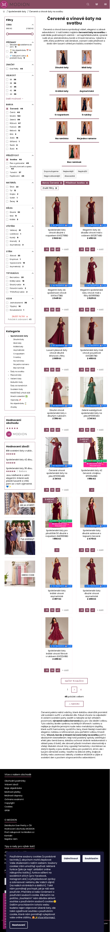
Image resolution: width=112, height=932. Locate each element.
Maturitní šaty (16, 382)
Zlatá (14, 138)
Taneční (15, 172)
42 (13, 90)
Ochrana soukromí (14, 799)
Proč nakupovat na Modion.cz (19, 832)
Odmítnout (71, 858)
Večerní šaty (15, 378)
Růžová (15, 123)
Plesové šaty (15, 375)
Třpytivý (15, 306)
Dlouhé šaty (18, 339)
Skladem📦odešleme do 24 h (21, 46)
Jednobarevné (18, 303)
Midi (13, 216)
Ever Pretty (16, 69)
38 (13, 83)
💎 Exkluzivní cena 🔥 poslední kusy (19, 57)
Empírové (15, 259)
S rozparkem (18, 353)
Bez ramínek (18, 368)
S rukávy (17, 357)
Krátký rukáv (17, 281)
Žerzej (14, 201)
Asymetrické (18, 350)
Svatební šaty (16, 389)
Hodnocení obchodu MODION (19, 828)
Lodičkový (15, 234)
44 (13, 94)
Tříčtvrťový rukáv (19, 292)
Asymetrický (17, 245)
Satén (14, 198)
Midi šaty (17, 343)
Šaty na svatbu (17, 371)
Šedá (14, 145)
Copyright (10, 803)
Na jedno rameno (21, 364)
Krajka (14, 194)
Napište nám (11, 839)
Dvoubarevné (17, 310)
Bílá (13, 134)
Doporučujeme (51, 171)
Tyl (13, 190)
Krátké (14, 219)
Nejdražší (82, 171)
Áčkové (15, 255)
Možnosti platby (13, 791)
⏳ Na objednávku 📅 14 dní (20, 51)
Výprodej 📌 (15, 400)
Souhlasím (91, 858)
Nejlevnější (68, 171)
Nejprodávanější (52, 176)
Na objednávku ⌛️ (18, 403)
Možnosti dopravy (13, 795)
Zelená (15, 120)
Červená (16, 109)
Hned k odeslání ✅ (19, 396)
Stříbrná (15, 141)
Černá (15, 112)
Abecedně (70, 176)
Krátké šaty (18, 346)
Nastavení (18, 925)
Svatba (16, 159)
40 (13, 87)
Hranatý (15, 241)
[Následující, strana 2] (74, 690)
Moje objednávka (13, 788)
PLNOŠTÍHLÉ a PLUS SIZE (20, 393)
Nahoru (75, 703)
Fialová (15, 127)
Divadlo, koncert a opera (20, 167)
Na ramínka (18, 361)
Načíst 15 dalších (74, 681)
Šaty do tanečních (18, 385)
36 (13, 79)
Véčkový (15, 230)
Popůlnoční (17, 176)
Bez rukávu (17, 277)
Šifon (14, 187)
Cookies (9, 806)
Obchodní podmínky (15, 780)
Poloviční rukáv (18, 288)
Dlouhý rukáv (17, 285)
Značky (13, 407)
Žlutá (14, 149)
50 (57, 550)
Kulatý (14, 237)
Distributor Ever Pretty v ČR (18, 825)
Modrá (15, 116)
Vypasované (17, 263)
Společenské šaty (19, 336)
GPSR (7, 810)
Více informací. (43, 917)
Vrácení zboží (11, 784)
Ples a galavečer (19, 163)
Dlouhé (15, 212)
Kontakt (8, 835)
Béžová (15, 130)
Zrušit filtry (18, 316)
